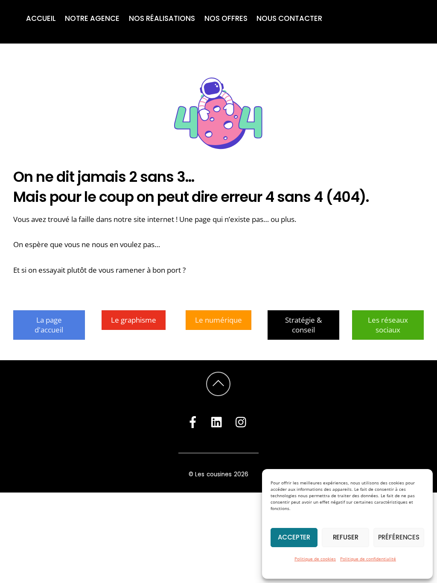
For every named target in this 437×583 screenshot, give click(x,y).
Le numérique (218, 320)
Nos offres (226, 18)
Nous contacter (289, 18)
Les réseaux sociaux (388, 325)
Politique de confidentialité (368, 559)
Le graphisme (133, 320)
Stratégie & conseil (303, 325)
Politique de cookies (315, 559)
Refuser (345, 537)
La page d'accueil (49, 325)
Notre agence (92, 18)
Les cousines (213, 474)
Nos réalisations (162, 18)
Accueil (41, 18)
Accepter (294, 537)
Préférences (399, 537)
